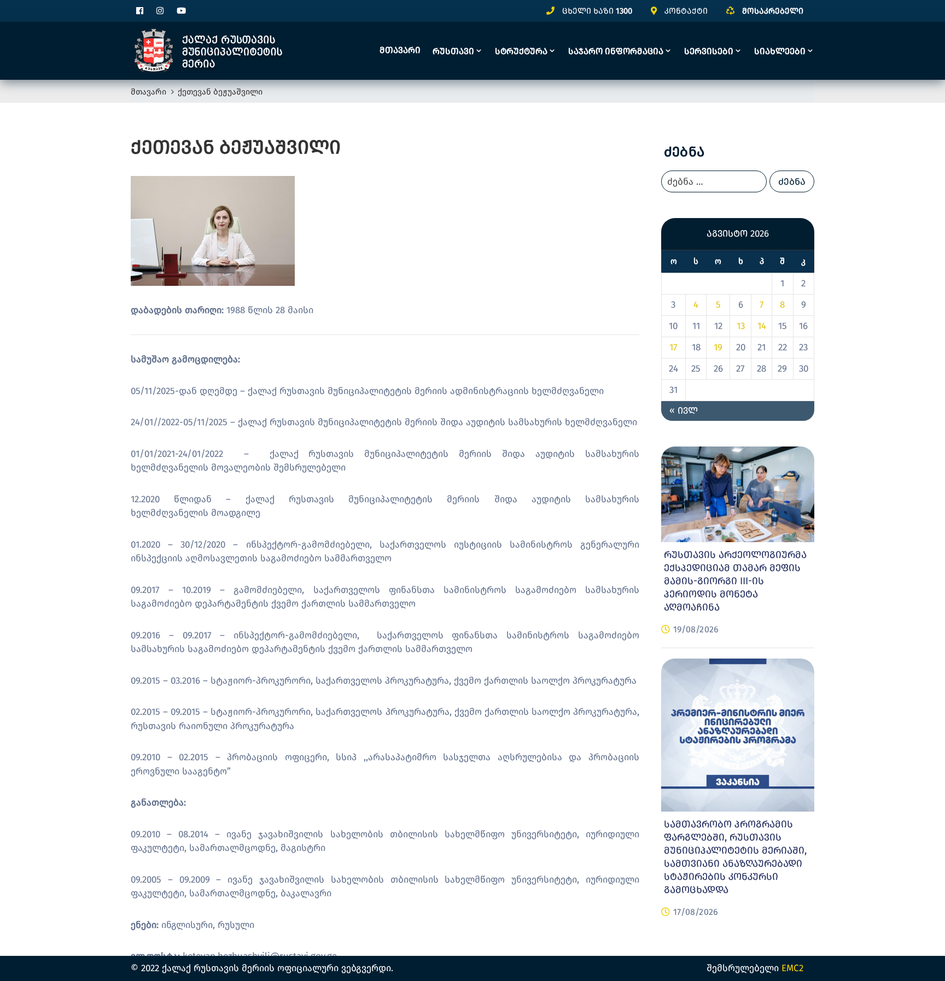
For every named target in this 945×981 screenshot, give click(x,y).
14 (761, 326)
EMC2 (792, 968)
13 (741, 326)
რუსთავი (453, 51)
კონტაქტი (686, 11)
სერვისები (708, 51)
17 (673, 347)
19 (718, 347)
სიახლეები (780, 51)
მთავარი (400, 50)
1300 (624, 11)
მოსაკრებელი (772, 11)
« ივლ (683, 410)
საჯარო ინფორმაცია (615, 51)
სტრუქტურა (521, 51)
